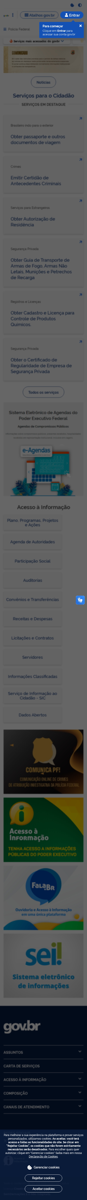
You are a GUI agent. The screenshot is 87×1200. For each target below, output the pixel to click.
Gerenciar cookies (47, 1167)
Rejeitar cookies (43, 1178)
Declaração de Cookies (43, 1156)
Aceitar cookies (44, 1188)
